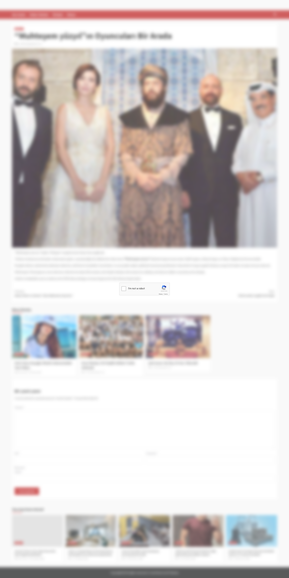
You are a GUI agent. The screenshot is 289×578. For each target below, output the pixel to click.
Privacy (161, 294)
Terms (166, 294)
